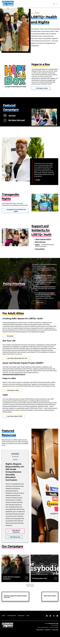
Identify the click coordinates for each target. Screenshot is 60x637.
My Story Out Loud (16, 120)
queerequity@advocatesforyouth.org (13, 374)
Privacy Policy (39, 629)
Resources (21, 615)
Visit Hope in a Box (42, 88)
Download (10, 336)
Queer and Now (40, 249)
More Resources (15, 537)
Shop (27, 615)
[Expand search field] (57, 4)
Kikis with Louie (40, 242)
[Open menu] (54, 4)
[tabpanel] (15, 500)
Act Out (12, 115)
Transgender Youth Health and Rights (16, 210)
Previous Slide (28, 585)
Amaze (37, 244)
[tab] (15, 454)
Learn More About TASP (14, 416)
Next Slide (32, 585)
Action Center (11, 615)
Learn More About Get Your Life (17, 358)
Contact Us (47, 629)
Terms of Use (55, 629)
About (3, 615)
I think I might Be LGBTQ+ (43, 239)
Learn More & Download (16, 531)
